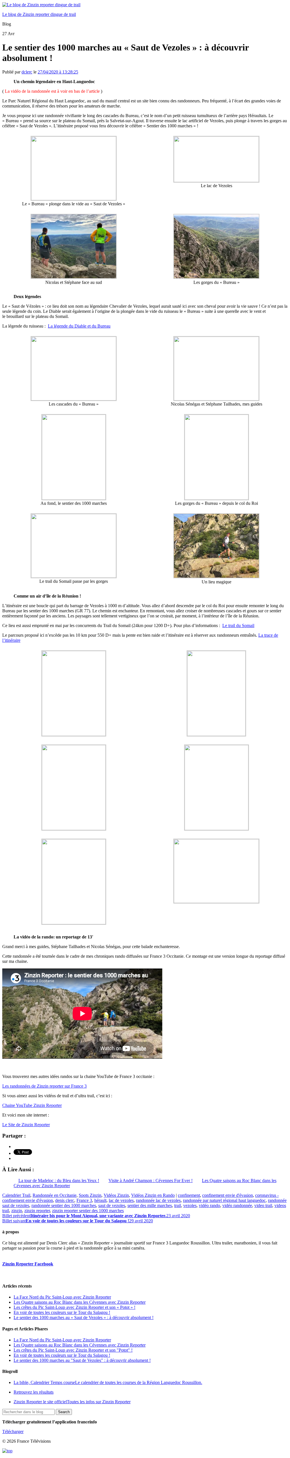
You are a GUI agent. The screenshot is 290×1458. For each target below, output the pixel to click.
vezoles (190, 1205)
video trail (263, 1205)
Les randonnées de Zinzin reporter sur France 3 (44, 1086)
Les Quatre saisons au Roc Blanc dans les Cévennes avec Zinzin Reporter (80, 1302)
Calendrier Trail (16, 1195)
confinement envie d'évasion (227, 1195)
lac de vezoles (121, 1200)
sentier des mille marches (149, 1205)
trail (177, 1205)
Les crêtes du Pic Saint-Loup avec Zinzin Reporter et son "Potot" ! (73, 1350)
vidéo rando (209, 1205)
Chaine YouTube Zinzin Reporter (32, 1105)
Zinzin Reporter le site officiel (72, 1401)
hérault (100, 1200)
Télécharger (13, 1431)
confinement (189, 1195)
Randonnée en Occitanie (54, 1195)
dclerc (27, 71)
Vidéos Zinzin (116, 1195)
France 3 (84, 1200)
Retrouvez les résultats (34, 1392)
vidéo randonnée (237, 1205)
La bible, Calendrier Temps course (108, 1382)
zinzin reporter (37, 1210)
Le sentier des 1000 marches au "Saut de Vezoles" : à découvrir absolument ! (82, 1360)
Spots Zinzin (90, 1195)
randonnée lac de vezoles (158, 1200)
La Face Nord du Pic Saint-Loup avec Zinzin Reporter (62, 1297)
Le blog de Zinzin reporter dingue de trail (39, 14)
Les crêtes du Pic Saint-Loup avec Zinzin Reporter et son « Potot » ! (74, 1307)
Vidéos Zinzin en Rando (153, 1195)
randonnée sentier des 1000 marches (63, 1205)
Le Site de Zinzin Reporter (26, 1124)
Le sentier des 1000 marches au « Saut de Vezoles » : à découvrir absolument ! (83, 1317)
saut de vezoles (111, 1205)
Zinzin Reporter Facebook (27, 1263)
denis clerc (64, 1200)
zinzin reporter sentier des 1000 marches (88, 1210)
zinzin (16, 1210)
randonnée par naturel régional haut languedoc (224, 1200)
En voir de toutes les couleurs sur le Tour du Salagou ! (62, 1312)
